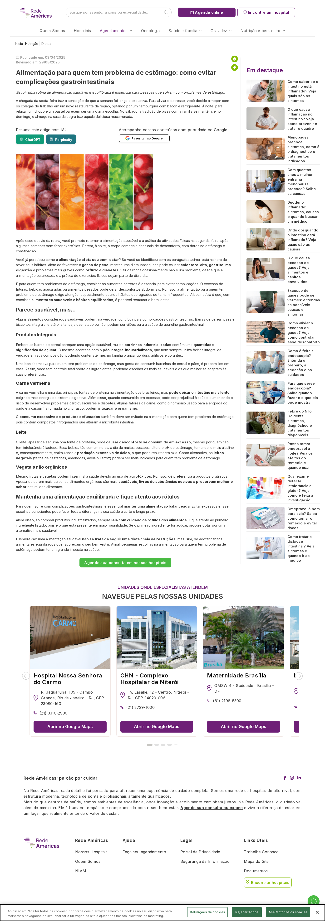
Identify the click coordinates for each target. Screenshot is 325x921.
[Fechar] (317, 912)
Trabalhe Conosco (261, 851)
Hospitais (82, 30)
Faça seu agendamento (144, 851)
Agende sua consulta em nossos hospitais (125, 562)
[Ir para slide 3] (163, 745)
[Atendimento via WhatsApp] (313, 901)
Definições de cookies (207, 912)
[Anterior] (26, 676)
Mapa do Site (256, 861)
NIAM (80, 870)
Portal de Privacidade (200, 851)
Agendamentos (114, 30)
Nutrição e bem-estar (261, 30)
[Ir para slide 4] (169, 745)
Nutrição (31, 44)
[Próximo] (299, 676)
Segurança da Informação (205, 861)
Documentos (256, 870)
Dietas (46, 44)
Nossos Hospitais (91, 851)
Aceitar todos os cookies (288, 912)
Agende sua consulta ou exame (211, 807)
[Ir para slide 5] (175, 744)
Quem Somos (52, 30)
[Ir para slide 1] (150, 745)
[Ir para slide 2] (156, 745)
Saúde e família (182, 30)
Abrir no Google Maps (70, 726)
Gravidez (219, 30)
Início (19, 44)
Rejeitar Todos (246, 912)
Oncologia (150, 30)
